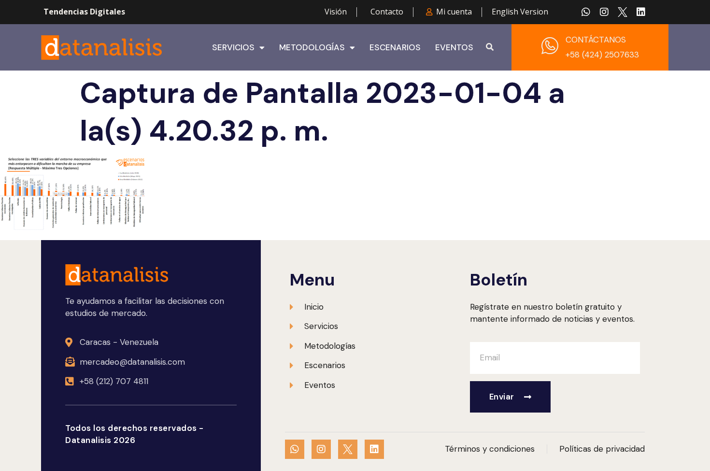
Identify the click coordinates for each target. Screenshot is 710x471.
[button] (490, 47)
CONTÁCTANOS (596, 39)
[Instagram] (604, 12)
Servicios (233, 47)
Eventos (454, 47)
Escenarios (395, 47)
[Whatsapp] (586, 12)
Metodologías (312, 47)
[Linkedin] (641, 12)
